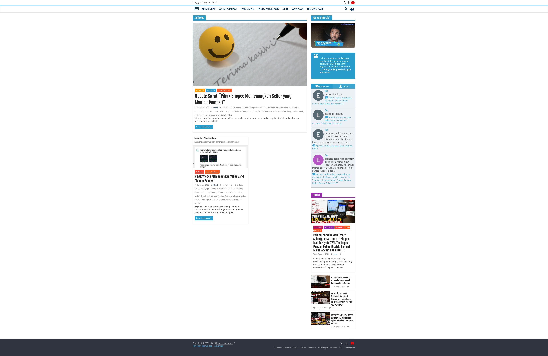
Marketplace (252, 111)
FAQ (340, 347)
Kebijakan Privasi (299, 347)
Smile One (220, 115)
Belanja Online (242, 107)
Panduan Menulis (268, 8)
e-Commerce (214, 111)
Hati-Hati (318, 227)
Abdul (215, 107)
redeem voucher (201, 115)
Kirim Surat (208, 8)
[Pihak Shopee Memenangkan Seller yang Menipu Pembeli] (220, 152)
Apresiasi (200, 90)
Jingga (335, 254)
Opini (285, 8)
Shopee (212, 115)
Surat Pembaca (228, 8)
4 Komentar (227, 107)
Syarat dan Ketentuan (282, 347)
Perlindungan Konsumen (327, 347)
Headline (328, 227)
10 (333, 308)
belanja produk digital (257, 107)
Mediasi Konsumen (266, 111)
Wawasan (297, 8)
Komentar (324, 86)
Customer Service (202, 192)
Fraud (232, 111)
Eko (326, 91)
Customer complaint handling (279, 107)
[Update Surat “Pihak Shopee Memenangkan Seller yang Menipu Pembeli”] (250, 54)
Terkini (345, 86)
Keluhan (199, 172)
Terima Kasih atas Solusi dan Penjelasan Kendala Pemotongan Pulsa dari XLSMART (332, 100)
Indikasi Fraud (240, 111)
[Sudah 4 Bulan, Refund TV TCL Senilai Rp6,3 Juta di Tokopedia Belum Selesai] (320, 276)
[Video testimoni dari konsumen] (333, 35)
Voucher (228, 115)
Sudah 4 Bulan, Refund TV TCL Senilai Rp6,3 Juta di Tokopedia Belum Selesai (340, 280)
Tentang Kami (315, 8)
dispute (205, 111)
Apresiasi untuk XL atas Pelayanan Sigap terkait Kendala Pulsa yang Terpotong (331, 120)
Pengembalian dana (283, 111)
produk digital (297, 111)
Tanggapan (247, 8)
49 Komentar (227, 185)
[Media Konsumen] (196, 8)
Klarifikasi (211, 90)
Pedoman (312, 347)
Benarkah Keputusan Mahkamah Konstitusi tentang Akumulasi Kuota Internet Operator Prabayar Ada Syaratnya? (341, 299)
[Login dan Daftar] (351, 9)
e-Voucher (224, 111)
